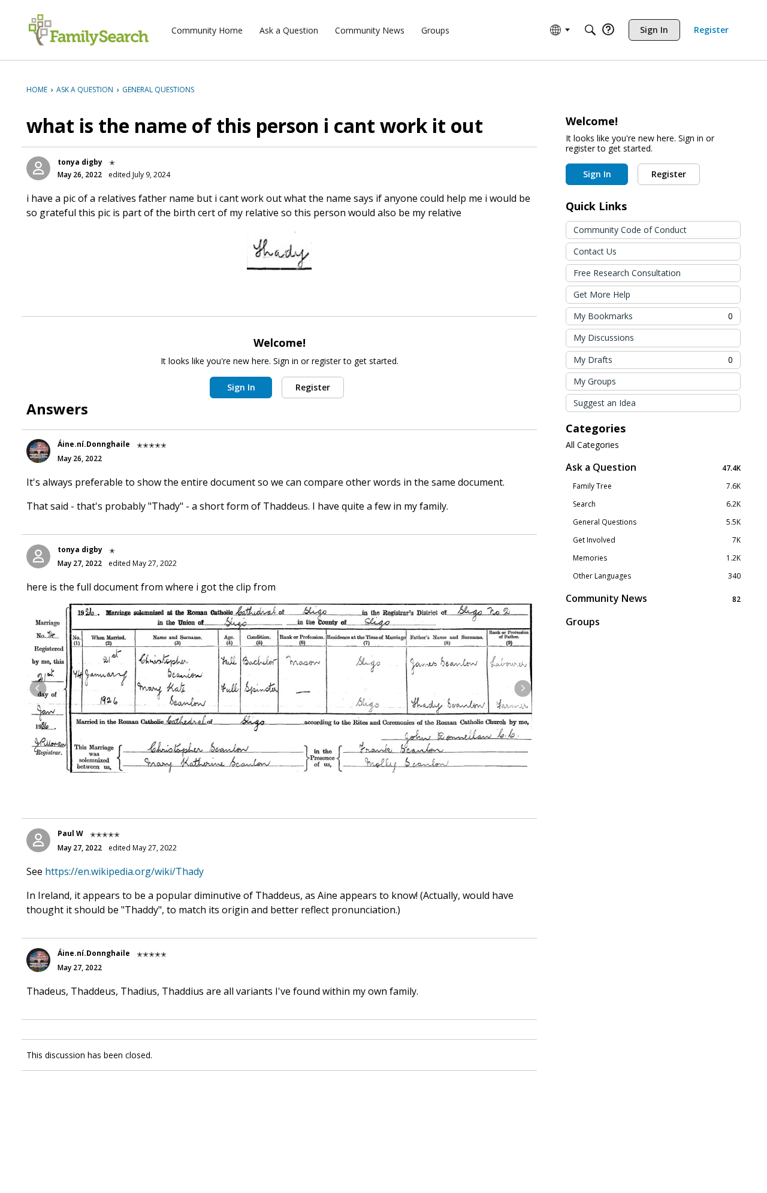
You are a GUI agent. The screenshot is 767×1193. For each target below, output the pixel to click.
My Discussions (603, 337)
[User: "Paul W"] (38, 840)
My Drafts (653, 359)
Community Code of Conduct (630, 229)
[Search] (590, 30)
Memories (657, 558)
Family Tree (657, 486)
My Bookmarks (653, 316)
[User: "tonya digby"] (38, 168)
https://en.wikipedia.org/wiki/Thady (124, 871)
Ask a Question (653, 467)
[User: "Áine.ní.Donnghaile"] (38, 451)
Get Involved (657, 540)
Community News (653, 598)
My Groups (594, 381)
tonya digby (80, 162)
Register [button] (312, 387)
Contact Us (595, 251)
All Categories (592, 445)
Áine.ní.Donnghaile (94, 444)
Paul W (70, 833)
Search (657, 504)
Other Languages (657, 576)
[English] (89, 30)
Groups (583, 622)
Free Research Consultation (627, 272)
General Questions (657, 522)
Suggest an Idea (604, 402)
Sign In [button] (241, 387)
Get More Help (601, 294)
